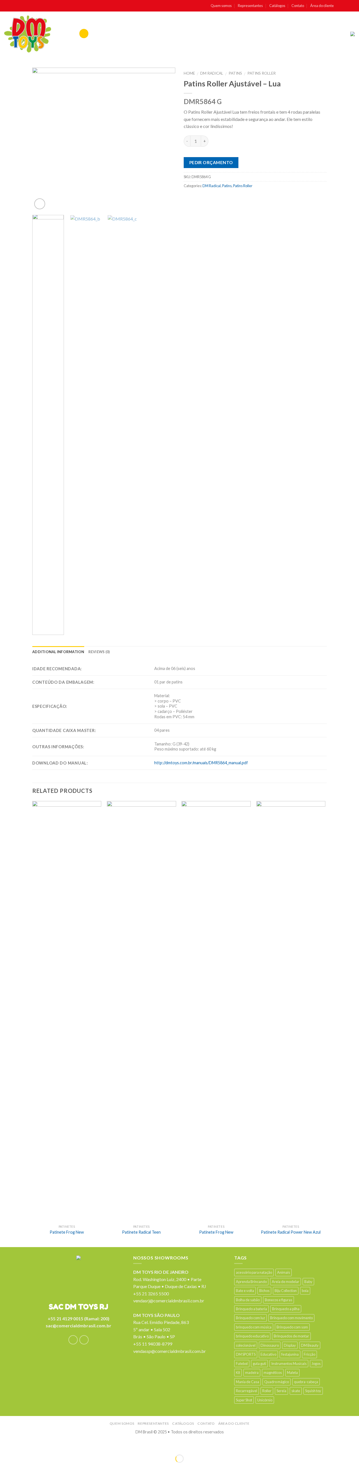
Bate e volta (245, 1290)
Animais (283, 1272)
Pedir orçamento (211, 162)
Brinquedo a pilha (286, 1309)
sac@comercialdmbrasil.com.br (78, 1325)
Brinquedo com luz (250, 1318)
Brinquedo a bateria (251, 1309)
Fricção (309, 1354)
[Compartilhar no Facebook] (189, 198)
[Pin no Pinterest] (221, 198)
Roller (266, 1391)
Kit (238, 1372)
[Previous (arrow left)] (5, 1468)
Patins (235, 73)
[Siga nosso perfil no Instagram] (346, 6)
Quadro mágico (276, 1382)
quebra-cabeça (306, 1382)
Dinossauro (270, 1345)
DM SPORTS (246, 1354)
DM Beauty (310, 1345)
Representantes (250, 5)
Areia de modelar (285, 1281)
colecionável (246, 1345)
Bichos (264, 1290)
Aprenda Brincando (251, 1281)
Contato (297, 5)
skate (295, 1391)
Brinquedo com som (292, 1327)
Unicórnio (264, 1400)
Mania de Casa (247, 1382)
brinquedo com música (253, 1327)
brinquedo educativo (252, 1336)
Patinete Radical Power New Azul (291, 1232)
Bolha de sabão (248, 1300)
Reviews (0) (99, 652)
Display (290, 1345)
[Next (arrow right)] (21, 1468)
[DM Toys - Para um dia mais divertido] (27, 34)
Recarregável (246, 1391)
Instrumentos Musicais (289, 1363)
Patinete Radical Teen (141, 1232)
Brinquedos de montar (291, 1336)
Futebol (242, 1363)
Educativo (268, 1354)
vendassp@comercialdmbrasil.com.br (169, 1351)
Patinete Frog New (67, 1232)
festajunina (290, 1354)
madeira (252, 1372)
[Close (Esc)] (5, 1444)
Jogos (316, 1363)
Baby (308, 1281)
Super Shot (244, 1400)
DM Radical (211, 73)
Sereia (281, 1391)
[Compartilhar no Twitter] (199, 198)
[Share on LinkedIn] (243, 198)
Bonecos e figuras (278, 1300)
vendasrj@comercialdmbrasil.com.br (168, 1300)
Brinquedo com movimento (291, 1318)
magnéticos (273, 1372)
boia (305, 1290)
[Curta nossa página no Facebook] (340, 6)
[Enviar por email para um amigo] (210, 198)
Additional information (58, 652)
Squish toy (313, 1391)
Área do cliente (322, 5)
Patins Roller (261, 73)
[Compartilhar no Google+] (232, 198)
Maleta (292, 1372)
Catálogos (277, 5)
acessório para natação (254, 1272)
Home (189, 73)
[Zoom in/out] (21, 1444)
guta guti (259, 1363)
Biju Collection (286, 1290)
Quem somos (221, 5)
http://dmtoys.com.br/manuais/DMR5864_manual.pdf (201, 762)
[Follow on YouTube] (352, 6)
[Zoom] (39, 203)
